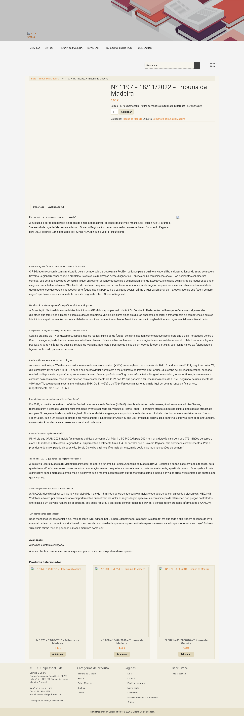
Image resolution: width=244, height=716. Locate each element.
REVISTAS (93, 47)
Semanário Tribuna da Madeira (169, 119)
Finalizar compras (136, 683)
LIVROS (49, 47)
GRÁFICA (35, 47)
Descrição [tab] (38, 207)
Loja (129, 673)
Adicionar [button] (57, 654)
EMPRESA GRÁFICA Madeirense (142, 697)
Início (33, 78)
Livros (81, 692)
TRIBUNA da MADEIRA (70, 47)
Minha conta (133, 688)
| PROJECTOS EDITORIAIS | (118, 47)
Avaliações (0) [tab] (56, 207)
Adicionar (126, 112)
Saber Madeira (85, 683)
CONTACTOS (145, 47)
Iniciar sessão (179, 673)
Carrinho (131, 678)
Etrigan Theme (115, 712)
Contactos (132, 692)
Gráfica (81, 688)
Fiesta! (81, 678)
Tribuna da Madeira (49, 78)
